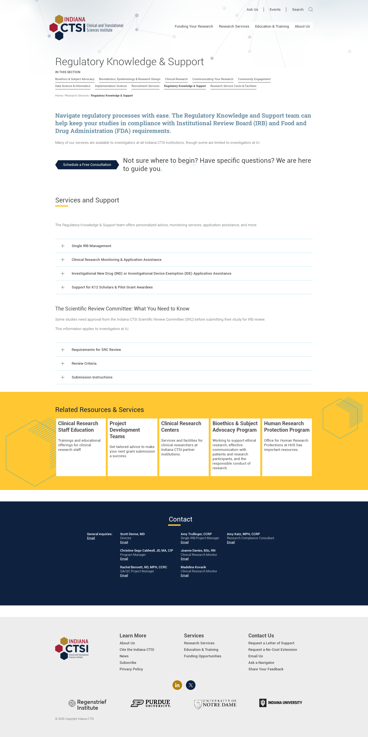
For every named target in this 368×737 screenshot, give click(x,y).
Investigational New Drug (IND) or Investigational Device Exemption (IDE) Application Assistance (151, 273)
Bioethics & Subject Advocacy (74, 79)
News (124, 656)
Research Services (234, 26)
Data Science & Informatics (72, 86)
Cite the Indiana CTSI (137, 649)
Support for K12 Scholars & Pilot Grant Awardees (112, 287)
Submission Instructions (92, 377)
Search (298, 9)
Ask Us (252, 9)
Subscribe (128, 662)
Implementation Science (111, 86)
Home (59, 95)
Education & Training (272, 26)
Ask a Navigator (261, 662)
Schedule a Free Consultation (87, 164)
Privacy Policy (131, 669)
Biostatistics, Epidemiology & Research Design (129, 79)
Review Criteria (84, 363)
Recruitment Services (145, 86)
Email (91, 538)
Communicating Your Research (212, 79)
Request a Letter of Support (271, 643)
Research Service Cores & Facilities (233, 86)
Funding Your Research (194, 26)
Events (275, 9)
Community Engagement (254, 79)
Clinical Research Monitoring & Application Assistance (117, 259)
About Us (302, 26)
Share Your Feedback (265, 669)
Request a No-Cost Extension (272, 649)
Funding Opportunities (202, 656)
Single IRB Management (91, 246)
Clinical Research (176, 79)
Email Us (255, 656)
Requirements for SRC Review (96, 349)
